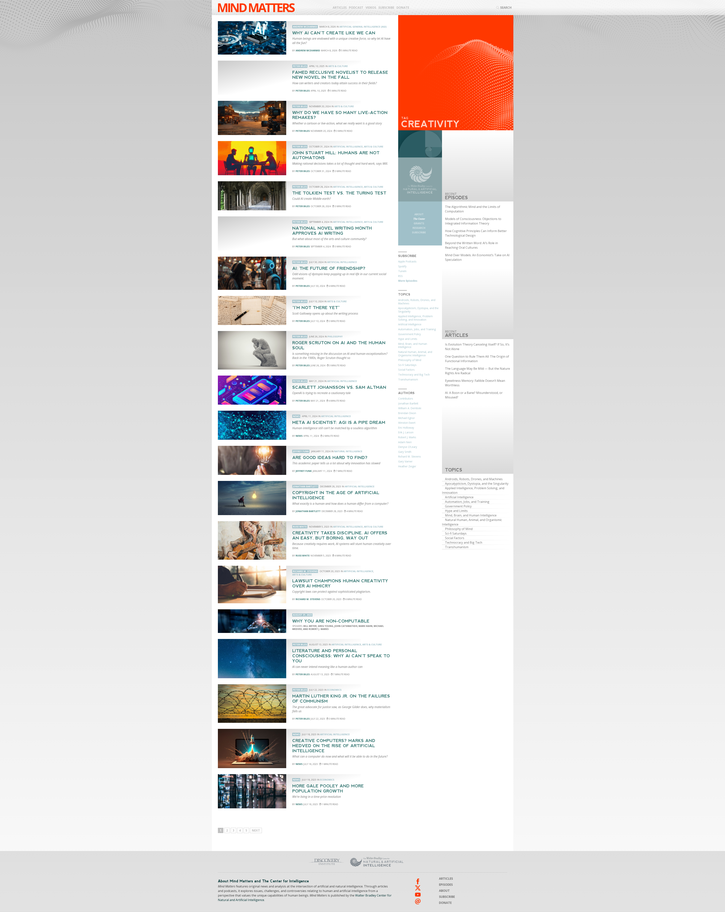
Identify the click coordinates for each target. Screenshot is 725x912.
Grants (419, 223)
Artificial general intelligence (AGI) (362, 26)
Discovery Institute (297, 861)
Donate (402, 7)
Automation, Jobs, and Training (417, 329)
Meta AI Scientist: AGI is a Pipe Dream (338, 422)
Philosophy (335, 336)
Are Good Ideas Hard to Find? (330, 457)
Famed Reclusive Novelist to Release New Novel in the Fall (340, 75)
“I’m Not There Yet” (316, 307)
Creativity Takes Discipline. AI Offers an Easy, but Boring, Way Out (339, 535)
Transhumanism (408, 379)
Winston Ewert (406, 422)
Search (506, 7)
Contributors (405, 398)
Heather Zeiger (407, 466)
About (418, 214)
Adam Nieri (405, 442)
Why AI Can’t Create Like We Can (333, 33)
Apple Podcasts (407, 261)
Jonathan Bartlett (308, 511)
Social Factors (406, 369)
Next (256, 830)
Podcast (356, 7)
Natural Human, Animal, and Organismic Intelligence (415, 353)
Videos (371, 7)
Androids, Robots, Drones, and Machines (416, 301)
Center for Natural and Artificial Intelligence (413, 861)
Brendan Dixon (407, 413)
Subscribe (386, 7)
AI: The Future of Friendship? (329, 268)
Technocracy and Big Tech (414, 374)
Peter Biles (303, 90)
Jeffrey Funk (304, 471)
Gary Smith (404, 452)
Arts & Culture (338, 66)
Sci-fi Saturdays (407, 365)
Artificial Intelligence (348, 146)
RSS (400, 276)
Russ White (303, 555)
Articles (340, 7)
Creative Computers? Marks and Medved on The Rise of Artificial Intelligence (333, 745)
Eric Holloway (406, 427)
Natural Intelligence (348, 451)
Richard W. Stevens (308, 599)
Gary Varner (405, 461)
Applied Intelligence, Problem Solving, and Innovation (415, 318)
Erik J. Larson (405, 432)
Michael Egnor (406, 418)
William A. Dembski (409, 408)
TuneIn (402, 271)
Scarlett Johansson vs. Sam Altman (339, 387)
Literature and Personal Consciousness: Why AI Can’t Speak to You (341, 655)
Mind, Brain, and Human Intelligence (412, 345)
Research (419, 228)
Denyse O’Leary (407, 447)
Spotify (402, 266)
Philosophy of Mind (409, 360)
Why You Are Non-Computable (330, 621)
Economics (334, 689)
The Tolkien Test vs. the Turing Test (339, 193)
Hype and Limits (407, 339)
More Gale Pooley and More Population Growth (328, 788)
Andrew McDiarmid (308, 50)
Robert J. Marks (407, 437)
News (299, 435)
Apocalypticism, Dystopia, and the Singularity (418, 309)
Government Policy (409, 334)
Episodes (446, 885)
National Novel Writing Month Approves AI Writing (332, 231)
